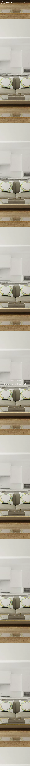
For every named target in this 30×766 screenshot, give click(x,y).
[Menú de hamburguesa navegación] (27, 2)
